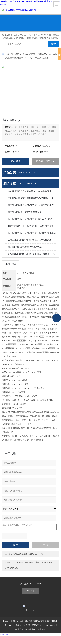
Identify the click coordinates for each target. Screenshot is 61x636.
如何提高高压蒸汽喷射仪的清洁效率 (25, 247)
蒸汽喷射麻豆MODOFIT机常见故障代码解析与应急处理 (32, 240)
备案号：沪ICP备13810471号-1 (29, 625)
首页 (17, 54)
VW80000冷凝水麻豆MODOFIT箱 (28, 554)
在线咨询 (30, 591)
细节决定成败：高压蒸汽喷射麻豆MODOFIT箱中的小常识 (32, 226)
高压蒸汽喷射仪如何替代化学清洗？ (25, 212)
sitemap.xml (51, 625)
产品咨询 (15, 161)
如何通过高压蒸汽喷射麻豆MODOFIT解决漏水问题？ (32, 191)
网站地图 (4, 634)
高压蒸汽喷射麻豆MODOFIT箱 (43, 54)
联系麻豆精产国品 (45, 161)
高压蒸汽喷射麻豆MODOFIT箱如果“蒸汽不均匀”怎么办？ (32, 219)
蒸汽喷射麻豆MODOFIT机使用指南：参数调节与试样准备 (32, 254)
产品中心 (25, 54)
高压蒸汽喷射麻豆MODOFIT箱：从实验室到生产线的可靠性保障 (32, 205)
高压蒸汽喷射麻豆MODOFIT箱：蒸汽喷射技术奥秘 (32, 233)
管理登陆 (42, 629)
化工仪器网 (30, 629)
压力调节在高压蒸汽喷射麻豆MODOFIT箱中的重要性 (32, 198)
